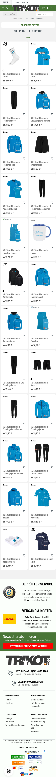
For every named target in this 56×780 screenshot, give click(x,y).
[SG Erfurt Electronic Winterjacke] (14, 276)
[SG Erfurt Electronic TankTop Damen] (14, 232)
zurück (12, 14)
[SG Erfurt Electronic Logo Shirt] (42, 541)
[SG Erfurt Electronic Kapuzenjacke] (14, 320)
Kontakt (8, 700)
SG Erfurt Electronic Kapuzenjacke (11, 340)
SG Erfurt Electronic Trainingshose (11, 119)
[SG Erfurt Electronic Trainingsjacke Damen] (14, 453)
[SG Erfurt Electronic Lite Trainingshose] (14, 364)
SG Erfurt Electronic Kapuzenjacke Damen (40, 119)
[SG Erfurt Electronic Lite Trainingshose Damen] (42, 188)
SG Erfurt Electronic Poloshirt (39, 516)
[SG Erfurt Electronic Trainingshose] (14, 100)
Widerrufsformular (37, 725)
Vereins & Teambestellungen (15, 725)
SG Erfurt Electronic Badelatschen (11, 560)
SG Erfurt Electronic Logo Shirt (42, 560)
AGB (32, 728)
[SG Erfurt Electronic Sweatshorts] (42, 144)
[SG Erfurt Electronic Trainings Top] (14, 144)
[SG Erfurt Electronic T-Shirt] (42, 56)
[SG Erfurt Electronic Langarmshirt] (42, 276)
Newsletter (9, 703)
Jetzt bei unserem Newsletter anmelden (28, 646)
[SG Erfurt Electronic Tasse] (42, 232)
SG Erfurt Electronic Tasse (39, 251)
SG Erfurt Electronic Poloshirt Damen (11, 207)
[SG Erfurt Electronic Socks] (14, 56)
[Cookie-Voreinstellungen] (8, 771)
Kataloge (8, 719)
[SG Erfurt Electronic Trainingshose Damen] (14, 408)
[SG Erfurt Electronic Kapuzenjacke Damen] (42, 100)
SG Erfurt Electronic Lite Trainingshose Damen (41, 207)
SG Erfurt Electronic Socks (11, 75)
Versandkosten (41, 741)
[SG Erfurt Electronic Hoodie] (14, 497)
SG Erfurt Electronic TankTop (39, 340)
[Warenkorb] (52, 8)
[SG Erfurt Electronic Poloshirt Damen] (14, 188)
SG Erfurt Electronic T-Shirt (41, 75)
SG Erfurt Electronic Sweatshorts (39, 163)
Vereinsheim (21, 2)
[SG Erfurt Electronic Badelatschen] (14, 541)
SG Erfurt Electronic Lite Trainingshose (13, 384)
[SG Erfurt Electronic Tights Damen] (42, 453)
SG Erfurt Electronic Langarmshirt (39, 295)
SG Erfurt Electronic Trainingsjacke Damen (13, 472)
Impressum (34, 731)
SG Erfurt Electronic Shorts (39, 384)
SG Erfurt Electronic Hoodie (11, 516)
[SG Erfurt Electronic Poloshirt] (42, 497)
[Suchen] (8, 8)
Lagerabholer (35, 706)
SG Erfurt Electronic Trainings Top (11, 163)
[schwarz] (3, 291)
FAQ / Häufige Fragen (38, 703)
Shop (5, 2)
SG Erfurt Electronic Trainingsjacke (39, 428)
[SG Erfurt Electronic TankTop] (42, 320)
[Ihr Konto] (48, 8)
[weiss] (3, 70)
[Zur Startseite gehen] (26, 8)
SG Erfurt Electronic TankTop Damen (11, 251)
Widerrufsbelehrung (38, 722)
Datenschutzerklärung (38, 719)
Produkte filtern (30, 25)
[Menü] (3, 8)
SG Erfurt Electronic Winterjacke (11, 295)
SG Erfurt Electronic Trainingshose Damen (12, 428)
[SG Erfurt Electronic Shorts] (42, 364)
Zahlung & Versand (37, 700)
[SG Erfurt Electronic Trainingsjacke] (42, 408)
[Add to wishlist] (24, 70)
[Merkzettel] (43, 8)
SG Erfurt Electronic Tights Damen (39, 472)
